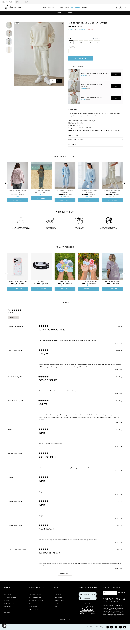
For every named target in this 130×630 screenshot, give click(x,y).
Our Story (7, 592)
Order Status (33, 606)
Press (55, 606)
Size (69, 38)
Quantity (71, 47)
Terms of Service (90, 627)
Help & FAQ (57, 592)
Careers (56, 604)
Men (53, 81)
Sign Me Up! (121, 593)
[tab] (95, 110)
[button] (75, 26)
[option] (65, 13)
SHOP (61, 7)
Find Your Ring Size (35, 598)
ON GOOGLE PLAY (88, 598)
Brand (84, 7)
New (44, 7)
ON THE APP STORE (89, 594)
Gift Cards (7, 612)
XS (71, 42)
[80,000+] (87, 613)
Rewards (6, 601)
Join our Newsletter (35, 592)
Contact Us (57, 595)
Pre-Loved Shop (9, 604)
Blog (5, 609)
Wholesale (7, 606)
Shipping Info (58, 598)
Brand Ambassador (10, 598)
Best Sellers (52, 7)
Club (67, 7)
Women (59, 81)
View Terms (111, 616)
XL (91, 42)
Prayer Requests (59, 601)
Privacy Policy (99, 627)
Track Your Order (34, 609)
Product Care (33, 604)
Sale (75, 7)
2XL (97, 42)
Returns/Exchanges (35, 595)
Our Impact (7, 595)
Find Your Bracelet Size (36, 601)
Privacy (116, 616)
